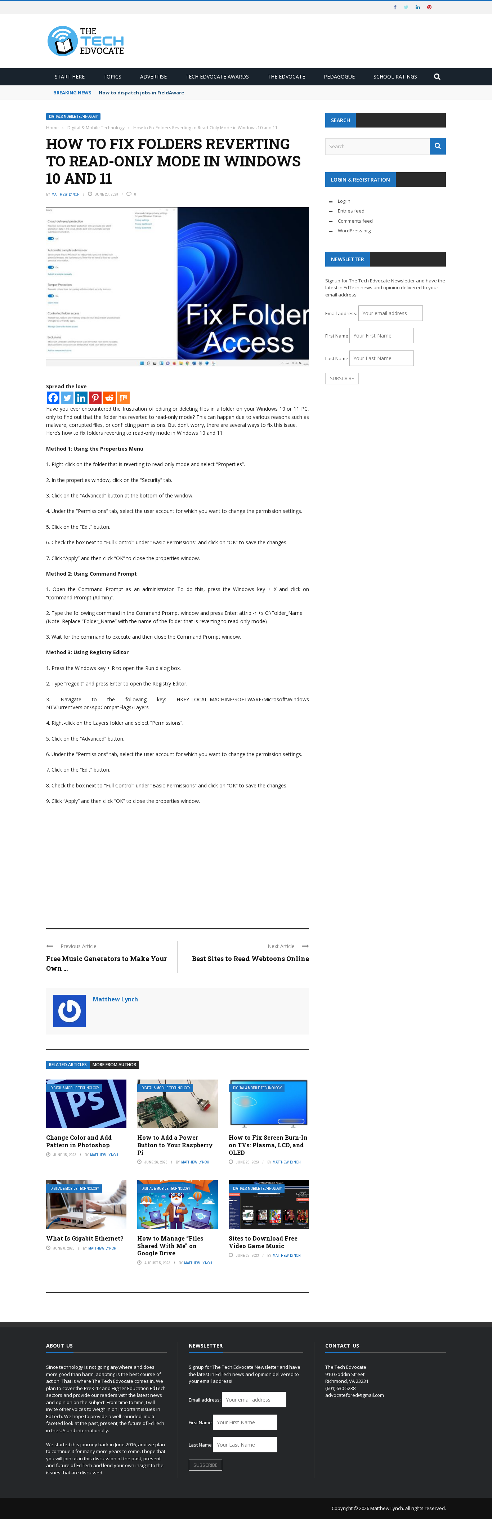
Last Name (336, 358)
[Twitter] (67, 398)
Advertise (153, 76)
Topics (112, 76)
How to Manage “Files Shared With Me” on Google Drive (170, 1245)
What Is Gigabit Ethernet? (85, 1238)
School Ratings (395, 76)
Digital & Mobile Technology (73, 116)
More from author (114, 1065)
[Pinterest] (95, 398)
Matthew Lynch (66, 194)
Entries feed (351, 210)
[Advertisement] (177, 863)
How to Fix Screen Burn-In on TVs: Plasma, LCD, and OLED (268, 1145)
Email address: (341, 313)
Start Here (70, 76)
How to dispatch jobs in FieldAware (141, 92)
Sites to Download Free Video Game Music (263, 1242)
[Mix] (123, 398)
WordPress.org (354, 230)
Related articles (68, 1065)
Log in (344, 201)
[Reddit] (109, 398)
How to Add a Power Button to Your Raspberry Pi (175, 1145)
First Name (336, 335)
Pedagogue (339, 76)
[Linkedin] (81, 398)
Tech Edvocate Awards (217, 76)
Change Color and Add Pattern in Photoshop (79, 1141)
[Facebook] (53, 398)
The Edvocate (286, 76)
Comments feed (355, 221)
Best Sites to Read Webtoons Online (250, 958)
